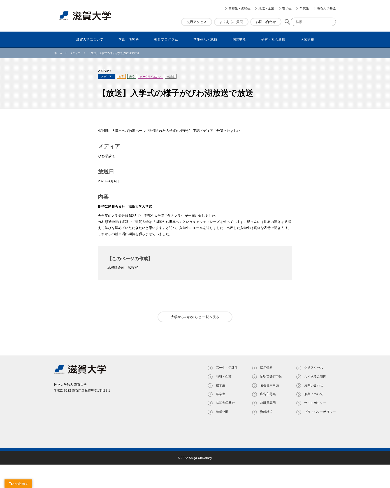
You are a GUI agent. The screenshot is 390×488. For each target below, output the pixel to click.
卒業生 (304, 8)
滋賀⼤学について (89, 39)
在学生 (287, 8)
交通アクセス (196, 22)
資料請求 (266, 412)
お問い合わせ (266, 22)
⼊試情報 (307, 39)
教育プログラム (166, 39)
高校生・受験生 (239, 8)
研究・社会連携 (273, 39)
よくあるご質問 (231, 22)
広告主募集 (268, 394)
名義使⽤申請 (269, 385)
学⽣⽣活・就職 (205, 39)
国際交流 (239, 39)
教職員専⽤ (268, 403)
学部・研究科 (128, 39)
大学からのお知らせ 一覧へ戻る (195, 317)
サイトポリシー (315, 403)
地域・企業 (266, 8)
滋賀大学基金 (326, 8)
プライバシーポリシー (320, 412)
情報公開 (222, 412)
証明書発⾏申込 (271, 376)
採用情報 (266, 367)
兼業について (313, 394)
